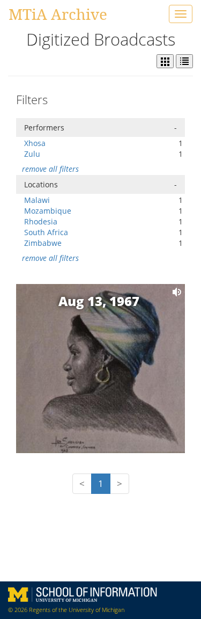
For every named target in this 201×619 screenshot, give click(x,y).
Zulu (32, 154)
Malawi (37, 200)
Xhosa (35, 143)
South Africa (46, 232)
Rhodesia (40, 221)
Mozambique (47, 211)
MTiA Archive (58, 14)
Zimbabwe (43, 243)
